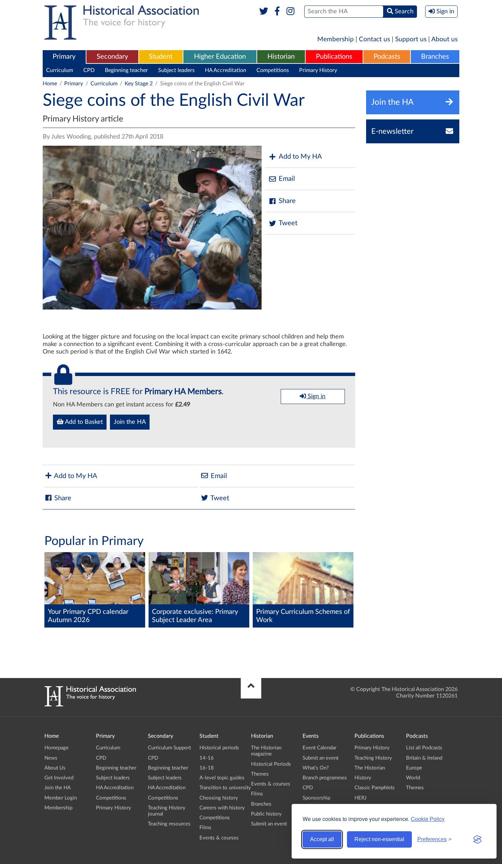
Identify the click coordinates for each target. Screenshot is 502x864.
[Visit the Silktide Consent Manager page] (477, 839)
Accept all (322, 839)
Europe (414, 768)
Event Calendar (319, 747)
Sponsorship (316, 798)
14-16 (206, 758)
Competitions (272, 70)
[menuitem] (64, 57)
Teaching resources (169, 823)
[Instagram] (290, 11)
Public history (266, 814)
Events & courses (219, 837)
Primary (64, 56)
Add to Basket (83, 422)
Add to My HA (300, 156)
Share (287, 201)
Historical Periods (271, 764)
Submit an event (269, 823)
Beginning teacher (126, 70)
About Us (55, 768)
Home (50, 83)
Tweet (288, 223)
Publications (334, 56)
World (413, 777)
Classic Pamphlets (374, 787)
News (50, 758)
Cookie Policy (428, 819)
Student (160, 56)
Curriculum (59, 70)
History (362, 777)
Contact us (374, 39)
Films (205, 827)
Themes (260, 774)
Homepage (56, 747)
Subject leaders (176, 70)
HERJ (360, 798)
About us (444, 39)
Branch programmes (325, 777)
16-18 (206, 768)
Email (287, 178)
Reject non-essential (379, 839)
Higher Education (220, 56)
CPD (89, 70)
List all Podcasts (424, 747)
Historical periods (219, 747)
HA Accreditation (225, 70)
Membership (335, 39)
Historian (281, 56)
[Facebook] (277, 11)
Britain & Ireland (424, 758)
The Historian (369, 768)
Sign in (315, 396)
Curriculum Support (169, 747)
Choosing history (218, 798)
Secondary (112, 56)
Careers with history (222, 807)
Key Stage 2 (139, 83)
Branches (435, 56)
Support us (411, 39)
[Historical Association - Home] (90, 704)
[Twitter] (263, 11)
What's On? (316, 768)
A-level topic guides (222, 777)
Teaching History (373, 758)
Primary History (318, 70)
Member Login (60, 798)
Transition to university (225, 787)
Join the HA (130, 422)
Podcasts (387, 56)
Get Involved (58, 777)
